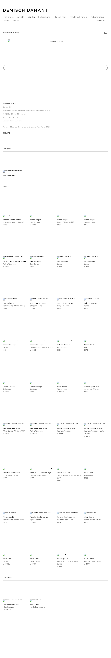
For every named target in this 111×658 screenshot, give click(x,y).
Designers (8, 17)
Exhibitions (44, 17)
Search (100, 20)
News (6, 20)
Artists (20, 17)
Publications (97, 17)
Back (106, 33)
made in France (78, 17)
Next (107, 67)
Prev (4, 67)
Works (31, 17)
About (15, 20)
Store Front (60, 17)
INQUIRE (6, 133)
